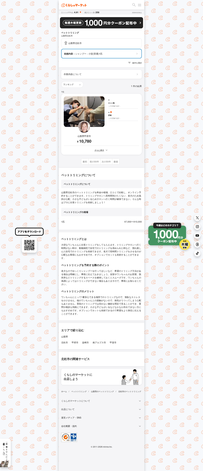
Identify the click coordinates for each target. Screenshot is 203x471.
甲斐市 (113, 342)
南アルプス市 (99, 342)
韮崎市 (85, 342)
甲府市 (75, 342)
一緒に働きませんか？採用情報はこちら (5, 450)
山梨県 (64, 336)
